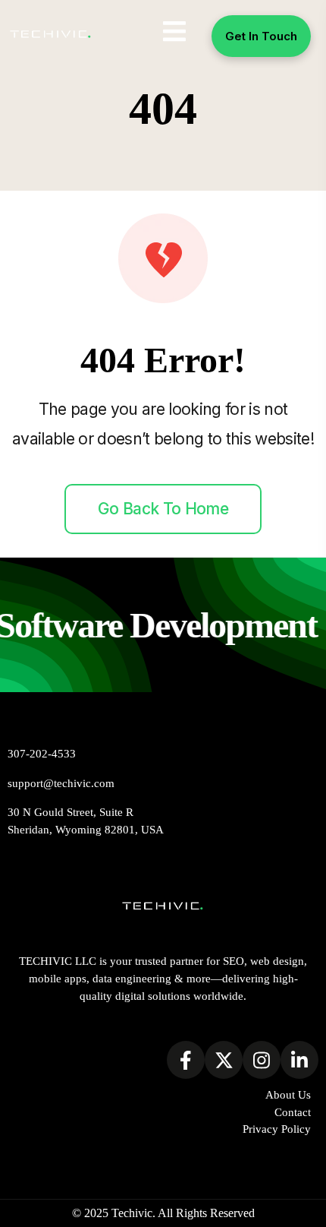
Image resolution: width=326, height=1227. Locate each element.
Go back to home (163, 508)
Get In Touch (261, 36)
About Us (288, 1094)
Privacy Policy (277, 1128)
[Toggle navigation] (174, 31)
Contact (292, 1111)
